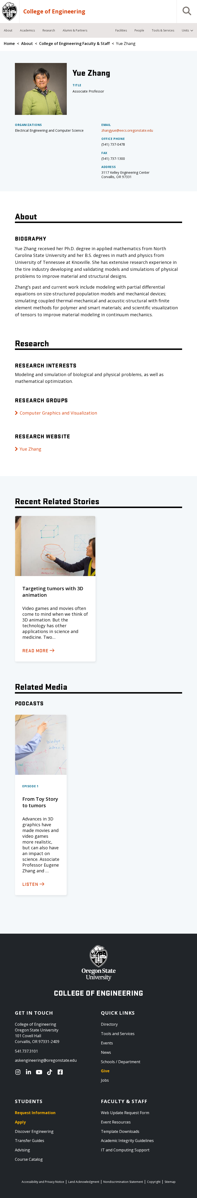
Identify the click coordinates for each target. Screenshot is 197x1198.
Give (105, 1071)
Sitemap (170, 1182)
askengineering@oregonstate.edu (46, 1060)
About (27, 43)
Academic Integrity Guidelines (127, 1140)
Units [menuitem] (185, 30)
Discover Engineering (34, 1131)
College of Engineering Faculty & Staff (74, 43)
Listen (30, 884)
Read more (35, 650)
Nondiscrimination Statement (123, 1182)
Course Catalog (29, 1159)
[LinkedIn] (29, 1072)
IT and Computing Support (125, 1150)
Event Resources (116, 1122)
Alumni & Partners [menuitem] (75, 30)
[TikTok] (51, 1072)
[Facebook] (61, 1072)
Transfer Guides (29, 1140)
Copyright (153, 1182)
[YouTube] (40, 1072)
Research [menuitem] (49, 30)
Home (9, 43)
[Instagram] (19, 1072)
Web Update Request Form (125, 1112)
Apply (20, 1122)
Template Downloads (120, 1131)
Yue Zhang (30, 449)
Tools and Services (118, 1033)
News (106, 1052)
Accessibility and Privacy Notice (43, 1182)
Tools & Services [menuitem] (163, 30)
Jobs (105, 1080)
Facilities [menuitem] (121, 30)
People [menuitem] (139, 30)
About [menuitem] (8, 30)
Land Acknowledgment (83, 1182)
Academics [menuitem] (27, 30)
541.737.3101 (26, 1051)
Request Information (35, 1112)
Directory (109, 1024)
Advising (22, 1150)
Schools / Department (120, 1061)
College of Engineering (54, 11)
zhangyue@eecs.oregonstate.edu (127, 130)
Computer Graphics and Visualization (58, 413)
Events (107, 1043)
